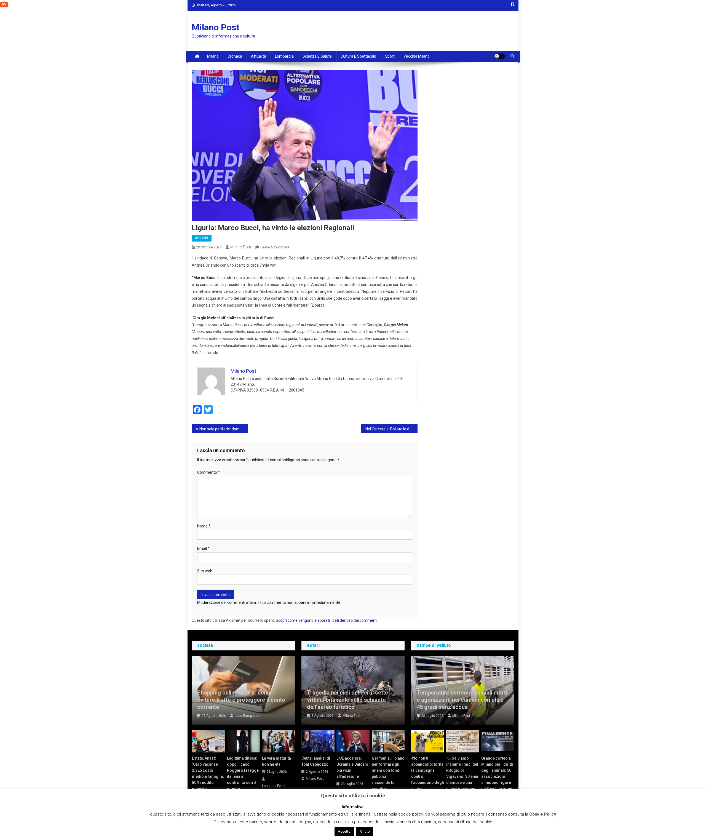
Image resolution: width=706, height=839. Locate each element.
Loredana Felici (273, 786)
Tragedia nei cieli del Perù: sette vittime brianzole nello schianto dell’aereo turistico (347, 699)
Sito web (204, 571)
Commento (208, 472)
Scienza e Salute (317, 56)
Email (203, 548)
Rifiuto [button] (365, 831)
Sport (390, 56)
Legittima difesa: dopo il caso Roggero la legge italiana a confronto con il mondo (243, 773)
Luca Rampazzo (247, 716)
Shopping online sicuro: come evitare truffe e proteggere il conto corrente (241, 699)
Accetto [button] (344, 831)
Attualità (258, 56)
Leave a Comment (274, 247)
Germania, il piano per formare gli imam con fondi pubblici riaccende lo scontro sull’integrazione (388, 776)
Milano (213, 56)
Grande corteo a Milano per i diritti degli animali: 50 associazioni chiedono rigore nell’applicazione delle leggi (497, 776)
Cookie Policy (542, 814)
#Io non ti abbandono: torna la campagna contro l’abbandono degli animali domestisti (427, 776)
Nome (203, 526)
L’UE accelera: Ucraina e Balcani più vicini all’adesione (352, 767)
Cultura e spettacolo (358, 56)
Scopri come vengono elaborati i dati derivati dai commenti (327, 620)
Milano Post (215, 27)
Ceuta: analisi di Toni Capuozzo (315, 761)
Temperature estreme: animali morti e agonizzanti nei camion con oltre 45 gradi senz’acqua (462, 699)
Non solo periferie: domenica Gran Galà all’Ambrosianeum (223, 429)
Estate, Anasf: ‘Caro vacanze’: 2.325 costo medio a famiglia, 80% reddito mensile (208, 773)
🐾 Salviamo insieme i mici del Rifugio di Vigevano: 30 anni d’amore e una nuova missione (462, 773)
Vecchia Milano (416, 56)
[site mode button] (499, 56)
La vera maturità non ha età (276, 761)
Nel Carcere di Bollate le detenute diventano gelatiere (391, 429)
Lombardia (284, 56)
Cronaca (235, 56)
